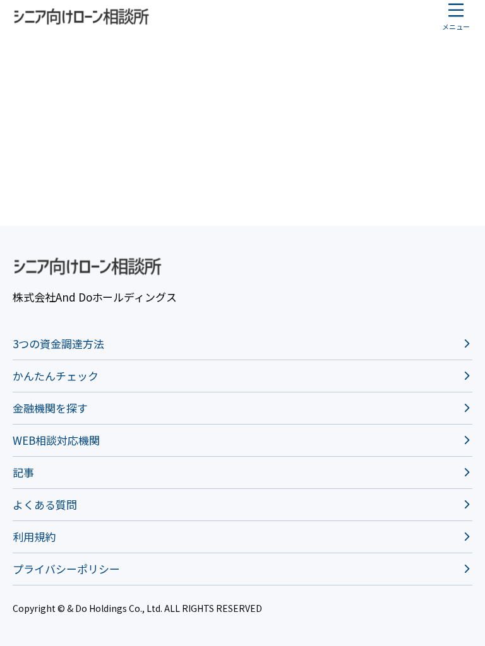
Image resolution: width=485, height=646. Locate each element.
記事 (23, 472)
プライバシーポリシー (66, 569)
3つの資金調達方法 (58, 343)
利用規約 (34, 536)
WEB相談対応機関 (56, 440)
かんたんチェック (56, 376)
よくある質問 (45, 504)
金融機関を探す (50, 408)
